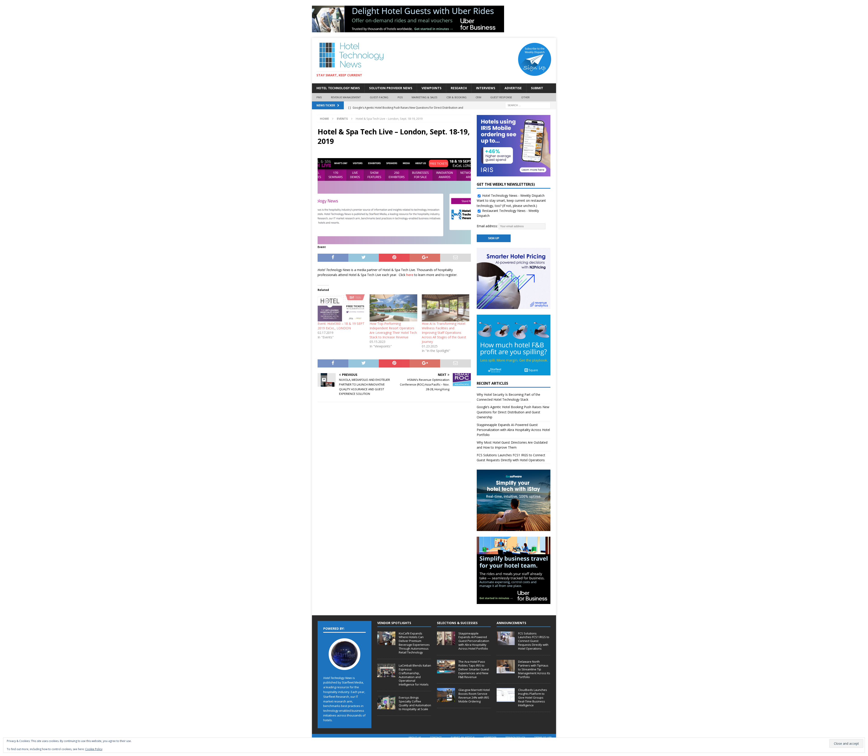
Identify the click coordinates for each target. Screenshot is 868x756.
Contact (436, 737)
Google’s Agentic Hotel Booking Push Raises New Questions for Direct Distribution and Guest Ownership (513, 412)
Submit (537, 88)
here (409, 275)
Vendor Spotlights (394, 623)
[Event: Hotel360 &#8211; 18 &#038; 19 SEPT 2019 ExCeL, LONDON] (341, 307)
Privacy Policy (515, 737)
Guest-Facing (379, 97)
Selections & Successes (457, 623)
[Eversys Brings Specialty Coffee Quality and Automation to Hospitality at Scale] (386, 702)
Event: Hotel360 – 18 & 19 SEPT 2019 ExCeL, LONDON (341, 325)
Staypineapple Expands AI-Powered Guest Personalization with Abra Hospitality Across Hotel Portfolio (513, 430)
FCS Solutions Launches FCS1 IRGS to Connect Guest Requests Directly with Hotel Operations (533, 641)
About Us (414, 737)
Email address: (488, 226)
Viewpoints (431, 88)
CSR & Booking (456, 97)
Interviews (485, 88)
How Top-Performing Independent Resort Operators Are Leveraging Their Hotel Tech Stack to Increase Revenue (393, 330)
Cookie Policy (93, 749)
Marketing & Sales (424, 97)
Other (525, 97)
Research (459, 88)
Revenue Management (346, 97)
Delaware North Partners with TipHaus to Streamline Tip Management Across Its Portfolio (534, 669)
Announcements (511, 623)
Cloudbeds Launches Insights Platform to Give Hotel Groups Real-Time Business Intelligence (532, 697)
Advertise (513, 88)
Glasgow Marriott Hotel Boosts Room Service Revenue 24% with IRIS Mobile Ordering (474, 695)
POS (400, 97)
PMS (319, 97)
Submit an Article (462, 737)
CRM (478, 97)
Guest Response (501, 97)
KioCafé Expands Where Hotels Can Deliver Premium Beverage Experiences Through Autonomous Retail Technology (414, 642)
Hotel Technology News (338, 88)
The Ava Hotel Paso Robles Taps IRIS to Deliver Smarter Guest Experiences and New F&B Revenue (473, 669)
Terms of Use (543, 737)
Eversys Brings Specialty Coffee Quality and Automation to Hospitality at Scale (415, 703)
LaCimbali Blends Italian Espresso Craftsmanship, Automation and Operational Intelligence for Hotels (415, 674)
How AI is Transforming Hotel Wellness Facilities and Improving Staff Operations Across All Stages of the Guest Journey (444, 332)
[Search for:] (527, 105)
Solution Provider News (390, 88)
